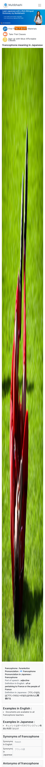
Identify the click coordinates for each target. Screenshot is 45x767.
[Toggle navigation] (39, 5)
